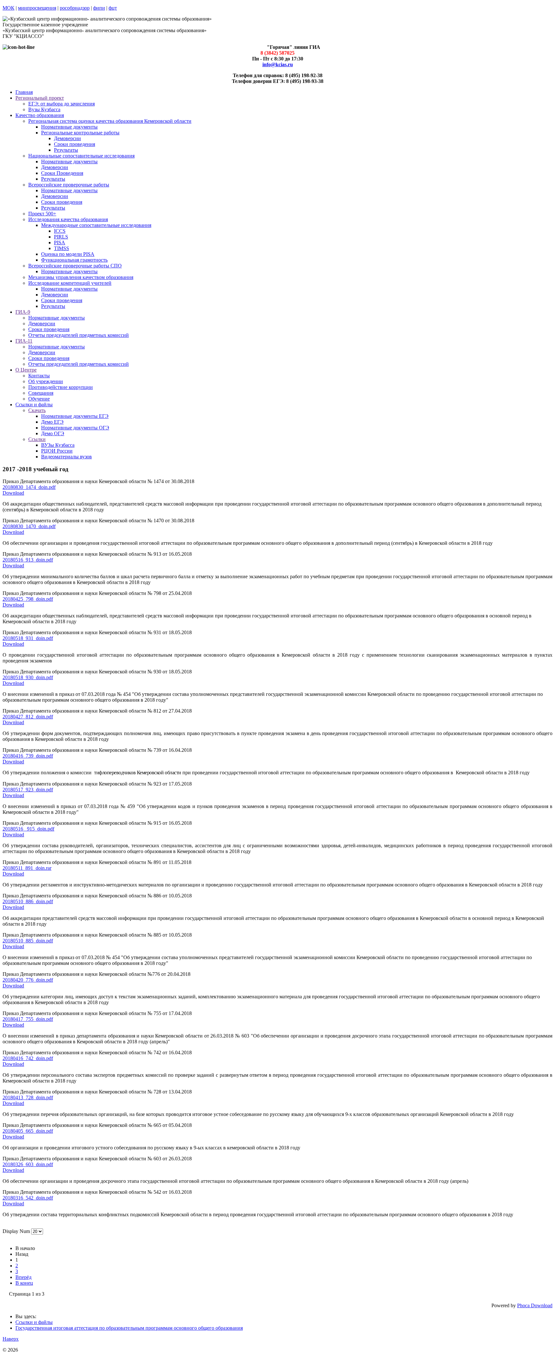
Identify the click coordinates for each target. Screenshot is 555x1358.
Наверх (11, 1339)
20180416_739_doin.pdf (28, 756)
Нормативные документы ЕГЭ (75, 416)
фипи (99, 8)
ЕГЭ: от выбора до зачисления (61, 103)
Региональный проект (39, 98)
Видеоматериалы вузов (66, 456)
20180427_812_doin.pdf (28, 716)
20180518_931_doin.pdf (28, 638)
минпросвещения (37, 8)
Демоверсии (67, 138)
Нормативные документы (69, 127)
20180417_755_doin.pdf (28, 1019)
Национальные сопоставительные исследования (81, 155)
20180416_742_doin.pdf (28, 1058)
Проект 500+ (42, 213)
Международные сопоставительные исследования (96, 225)
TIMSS (61, 248)
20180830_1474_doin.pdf (29, 487)
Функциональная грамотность (74, 260)
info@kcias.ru (277, 64)
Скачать (37, 410)
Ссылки (37, 439)
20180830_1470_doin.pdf (29, 526)
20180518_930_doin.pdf (28, 677)
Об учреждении (45, 381)
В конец (24, 1283)
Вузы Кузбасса (44, 109)
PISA (59, 242)
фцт (113, 8)
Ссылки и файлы (34, 404)
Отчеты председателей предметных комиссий (78, 335)
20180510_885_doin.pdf (28, 940)
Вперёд (23, 1277)
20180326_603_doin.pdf (28, 1164)
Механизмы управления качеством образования (80, 277)
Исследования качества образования (68, 219)
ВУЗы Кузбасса (58, 445)
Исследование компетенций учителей (69, 283)
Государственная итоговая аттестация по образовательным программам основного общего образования (129, 1328)
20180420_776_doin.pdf (28, 980)
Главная (24, 92)
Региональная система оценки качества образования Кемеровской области (109, 121)
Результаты (66, 150)
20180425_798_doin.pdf (28, 599)
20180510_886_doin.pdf (28, 901)
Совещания (40, 393)
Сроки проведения (74, 144)
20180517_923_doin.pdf (28, 789)
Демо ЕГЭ (52, 422)
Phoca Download (534, 1305)
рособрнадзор (75, 8)
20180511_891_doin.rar (27, 868)
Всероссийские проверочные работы (68, 184)
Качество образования (39, 115)
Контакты (39, 375)
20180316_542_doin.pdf (28, 1198)
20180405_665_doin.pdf (28, 1131)
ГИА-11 (23, 341)
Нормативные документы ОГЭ (75, 427)
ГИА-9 (22, 312)
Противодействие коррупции (60, 387)
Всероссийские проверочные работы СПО (75, 265)
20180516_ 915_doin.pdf (28, 829)
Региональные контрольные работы (80, 132)
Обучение (39, 398)
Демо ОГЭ (52, 433)
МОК (8, 8)
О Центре (26, 370)
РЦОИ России (57, 451)
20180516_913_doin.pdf (28, 559)
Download (13, 493)
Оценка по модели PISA (67, 254)
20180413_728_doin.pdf (28, 1097)
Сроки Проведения (62, 173)
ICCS (60, 231)
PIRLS (61, 236)
